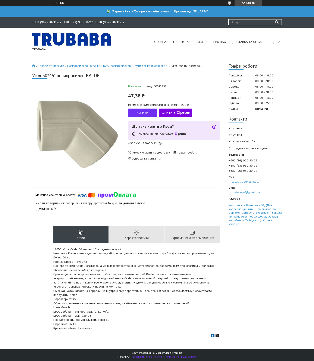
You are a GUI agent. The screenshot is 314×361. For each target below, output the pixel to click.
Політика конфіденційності (180, 357)
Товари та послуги (188, 42)
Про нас (219, 42)
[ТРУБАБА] (71, 39)
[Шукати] (277, 22)
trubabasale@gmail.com (245, 192)
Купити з (168, 113)
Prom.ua (177, 353)
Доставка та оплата (248, 42)
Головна (159, 42)
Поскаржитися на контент (146, 357)
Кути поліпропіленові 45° (151, 65)
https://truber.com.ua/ (244, 182)
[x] (217, 336)
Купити (142, 113)
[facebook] (212, 336)
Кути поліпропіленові (117, 65)
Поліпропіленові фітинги (83, 65)
